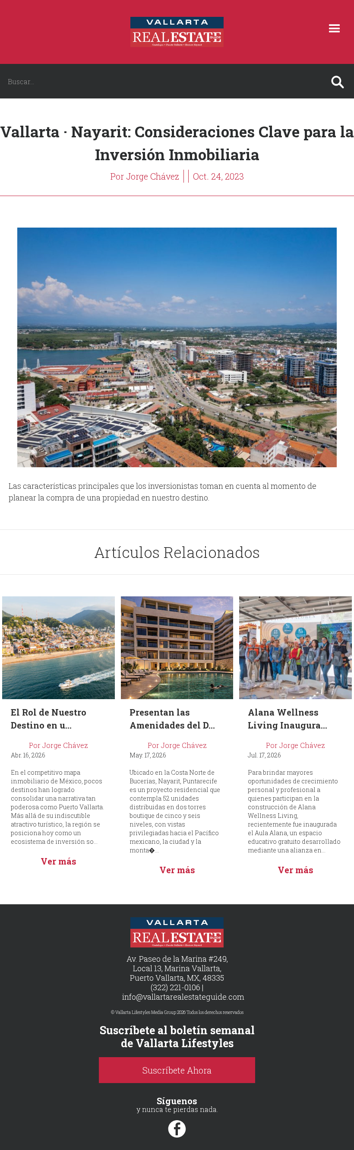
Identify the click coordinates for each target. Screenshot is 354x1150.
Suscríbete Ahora (177, 1070)
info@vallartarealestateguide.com (183, 997)
